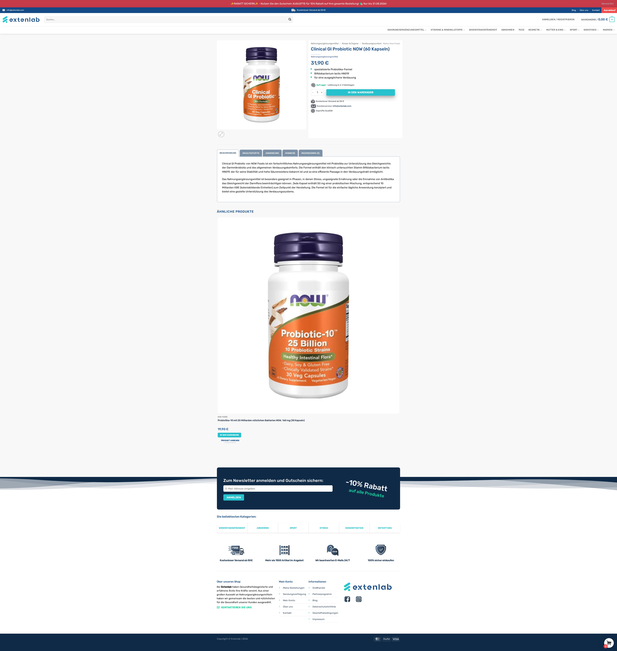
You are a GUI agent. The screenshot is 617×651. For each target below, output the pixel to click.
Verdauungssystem (372, 43)
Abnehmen (507, 29)
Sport (573, 29)
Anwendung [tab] (272, 153)
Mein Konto (289, 600)
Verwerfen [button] (607, 3)
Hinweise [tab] (290, 153)
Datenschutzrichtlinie (324, 606)
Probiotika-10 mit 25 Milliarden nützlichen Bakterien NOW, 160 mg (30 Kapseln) (261, 420)
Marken (608, 29)
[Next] (229, 132)
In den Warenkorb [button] (229, 435)
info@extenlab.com (15, 10)
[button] (558, 20)
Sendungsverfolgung (294, 594)
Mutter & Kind (554, 29)
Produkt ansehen (230, 440)
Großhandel (319, 588)
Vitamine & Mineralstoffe (447, 29)
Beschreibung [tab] (228, 153)
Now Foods (395, 43)
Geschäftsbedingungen (325, 613)
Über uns (584, 10)
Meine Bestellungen (293, 588)
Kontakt (596, 10)
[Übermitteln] (290, 19)
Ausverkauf (609, 10)
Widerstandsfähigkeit (483, 29)
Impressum (319, 619)
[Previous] (218, 455)
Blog (574, 10)
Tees (521, 29)
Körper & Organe (350, 43)
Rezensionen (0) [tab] (310, 153)
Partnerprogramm (322, 594)
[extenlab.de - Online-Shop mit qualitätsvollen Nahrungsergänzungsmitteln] (21, 20)
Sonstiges (590, 29)
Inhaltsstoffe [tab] (250, 153)
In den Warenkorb (360, 92)
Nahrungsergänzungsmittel (406, 29)
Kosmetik (534, 29)
